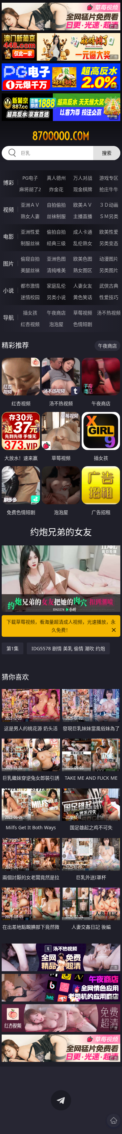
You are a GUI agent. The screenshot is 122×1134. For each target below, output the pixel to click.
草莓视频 (82, 312)
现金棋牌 (82, 189)
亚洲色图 (56, 259)
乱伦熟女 (82, 243)
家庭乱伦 (56, 285)
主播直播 (82, 216)
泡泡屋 (56, 324)
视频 (8, 209)
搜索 (106, 153)
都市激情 (30, 285)
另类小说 (56, 297)
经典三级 (56, 243)
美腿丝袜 (30, 270)
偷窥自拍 (30, 259)
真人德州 (56, 178)
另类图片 (108, 270)
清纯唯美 (56, 270)
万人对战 (82, 178)
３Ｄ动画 (108, 205)
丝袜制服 (56, 216)
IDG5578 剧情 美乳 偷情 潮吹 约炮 (68, 648)
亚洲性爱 (30, 232)
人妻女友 (82, 285)
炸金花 (56, 189)
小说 (8, 290)
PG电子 (30, 178)
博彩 (8, 182)
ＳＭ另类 (108, 216)
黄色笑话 (82, 297)
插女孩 (30, 312)
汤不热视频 (109, 312)
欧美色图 (82, 259)
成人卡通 (82, 232)
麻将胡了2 (30, 189)
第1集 (12, 648)
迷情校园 (30, 297)
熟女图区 (82, 270)
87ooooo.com (60, 136)
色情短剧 (82, 324)
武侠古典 (108, 285)
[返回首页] (113, 1120)
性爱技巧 (108, 297)
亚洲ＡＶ (30, 205)
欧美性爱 (108, 232)
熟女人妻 (30, 216)
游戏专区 (108, 178)
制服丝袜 (30, 243)
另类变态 (108, 243)
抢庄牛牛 (108, 189)
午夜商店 (56, 312)
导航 (8, 317)
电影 (8, 236)
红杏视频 (30, 324)
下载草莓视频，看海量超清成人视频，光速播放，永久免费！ (61, 626)
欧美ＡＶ (82, 205)
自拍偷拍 (56, 205)
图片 (8, 263)
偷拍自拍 (56, 232)
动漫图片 (108, 259)
